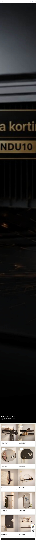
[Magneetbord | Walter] (9, 526)
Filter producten (18, 538)
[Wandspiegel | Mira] (9, 458)
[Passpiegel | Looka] (26, 503)
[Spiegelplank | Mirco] (26, 480)
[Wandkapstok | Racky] (9, 435)
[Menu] (34, 524)
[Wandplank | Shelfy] (26, 526)
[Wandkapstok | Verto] (9, 480)
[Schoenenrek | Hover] (26, 435)
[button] (34, 1)
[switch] (33, 531)
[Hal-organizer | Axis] (9, 503)
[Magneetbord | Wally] (26, 458)
